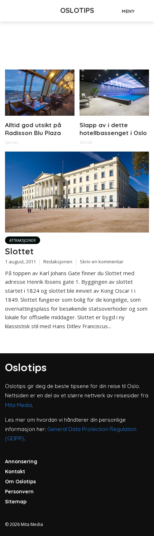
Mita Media (18, 405)
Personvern (19, 491)
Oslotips (77, 10)
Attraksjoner (22, 240)
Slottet (19, 251)
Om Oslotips (20, 481)
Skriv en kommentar (102, 261)
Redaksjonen (57, 261)
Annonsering (21, 461)
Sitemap (16, 501)
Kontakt (15, 471)
